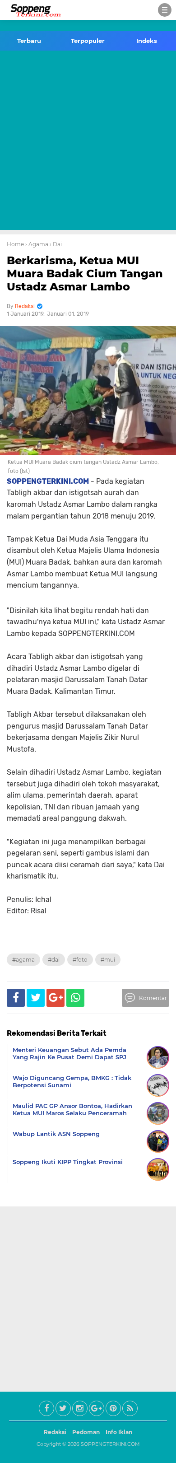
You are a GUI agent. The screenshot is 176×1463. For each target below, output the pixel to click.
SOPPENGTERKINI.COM (110, 1444)
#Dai (54, 959)
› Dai (56, 244)
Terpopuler (88, 40)
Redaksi (55, 1432)
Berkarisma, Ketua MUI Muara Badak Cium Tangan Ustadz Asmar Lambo (85, 273)
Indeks (146, 40)
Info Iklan (119, 1432)
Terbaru (29, 40)
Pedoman (86, 1432)
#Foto (80, 959)
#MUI (108, 959)
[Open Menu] (164, 10)
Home (15, 244)
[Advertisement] (88, 142)
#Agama (23, 959)
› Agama (36, 244)
